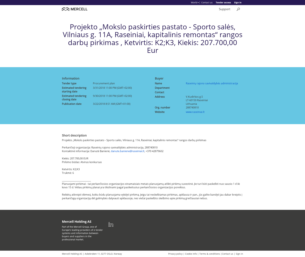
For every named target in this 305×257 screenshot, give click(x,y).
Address (160, 96)
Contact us (207, 2)
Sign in (237, 2)
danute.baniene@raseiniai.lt (127, 151)
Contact (159, 92)
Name (158, 83)
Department (162, 88)
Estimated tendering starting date (74, 89)
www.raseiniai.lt (195, 112)
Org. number (162, 107)
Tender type (69, 83)
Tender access (223, 2)
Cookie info (191, 253)
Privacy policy (175, 253)
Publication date (71, 104)
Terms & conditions (209, 253)
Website (160, 112)
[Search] (238, 9)
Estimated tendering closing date (74, 97)
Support (224, 9)
